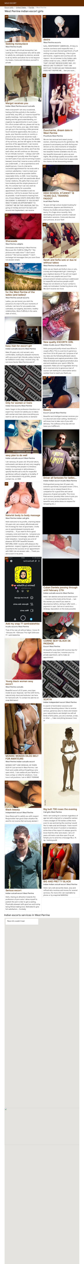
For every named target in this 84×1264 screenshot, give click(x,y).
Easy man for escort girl (19, 345)
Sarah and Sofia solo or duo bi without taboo (59, 261)
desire (46, 39)
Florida (31, 7)
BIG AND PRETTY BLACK (57, 881)
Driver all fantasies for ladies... (59, 477)
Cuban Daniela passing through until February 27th (60, 589)
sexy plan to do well (16, 455)
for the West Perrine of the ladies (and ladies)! (20, 293)
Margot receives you (17, 103)
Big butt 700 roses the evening (60, 809)
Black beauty (13, 809)
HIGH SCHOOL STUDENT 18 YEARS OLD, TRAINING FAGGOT (58, 196)
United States (21, 7)
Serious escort (13, 890)
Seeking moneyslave (17, 43)
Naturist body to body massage (23, 515)
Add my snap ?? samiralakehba (22, 623)
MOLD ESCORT (10, 3)
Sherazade (11, 241)
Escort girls (9, 7)
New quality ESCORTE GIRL (58, 342)
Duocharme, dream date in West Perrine (57, 131)
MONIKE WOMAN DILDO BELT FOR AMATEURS (22, 757)
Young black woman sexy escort (19, 682)
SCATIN (47, 699)
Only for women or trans (19, 402)
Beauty (47, 409)
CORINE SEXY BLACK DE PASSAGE (57, 642)
